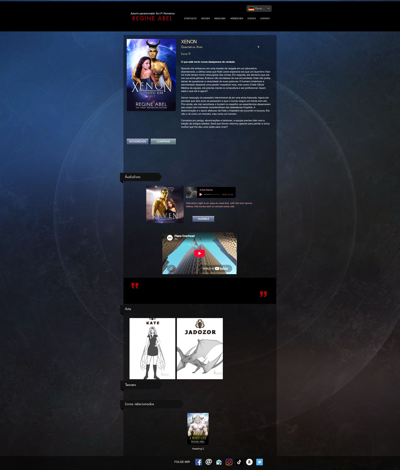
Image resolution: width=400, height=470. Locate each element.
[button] (203, 219)
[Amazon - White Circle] (249, 462)
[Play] (201, 194)
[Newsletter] (219, 462)
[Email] (208, 462)
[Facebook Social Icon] (198, 462)
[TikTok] (239, 462)
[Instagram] (229, 462)
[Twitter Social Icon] (259, 462)
